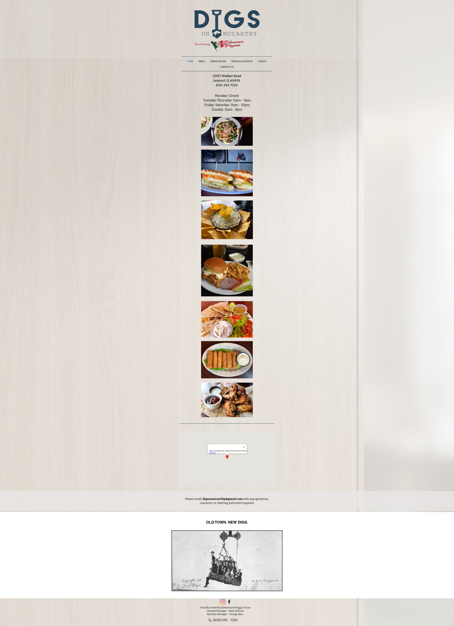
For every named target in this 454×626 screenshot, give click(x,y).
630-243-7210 (227, 85)
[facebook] (229, 601)
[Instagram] (222, 601)
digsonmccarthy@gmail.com (223, 499)
